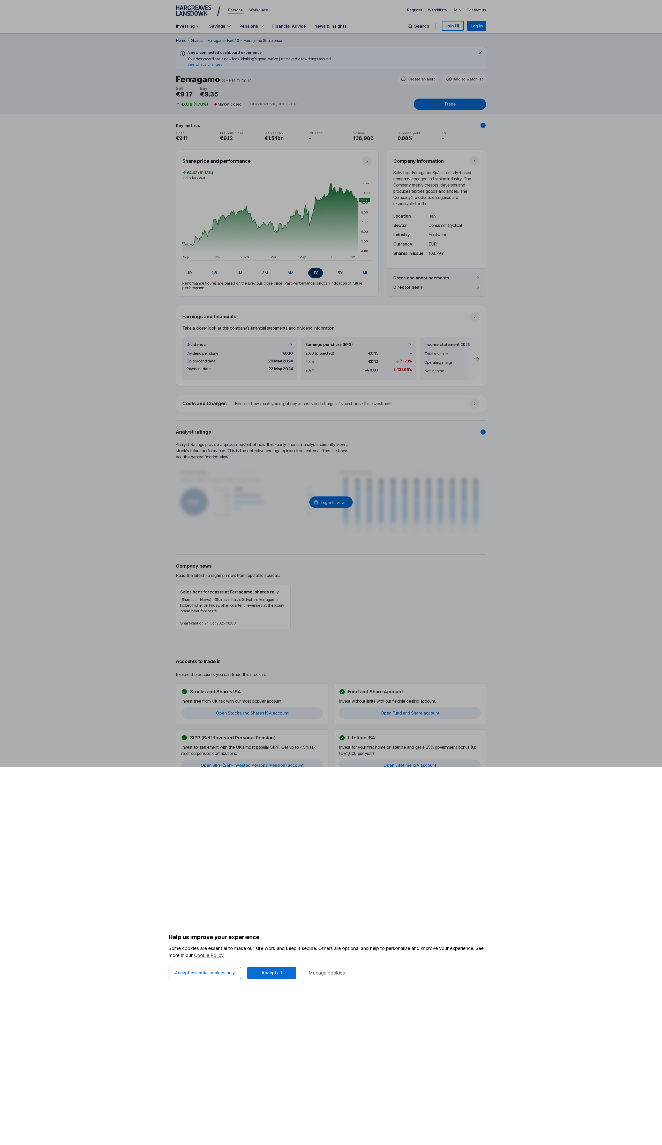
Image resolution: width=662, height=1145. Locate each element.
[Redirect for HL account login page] (331, 502)
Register (414, 10)
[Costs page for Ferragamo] (331, 404)
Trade (450, 104)
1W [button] (214, 273)
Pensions (248, 26)
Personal (236, 10)
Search (421, 26)
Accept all (271, 972)
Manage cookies (327, 973)
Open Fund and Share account (410, 713)
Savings (217, 26)
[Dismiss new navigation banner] (480, 52)
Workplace (258, 10)
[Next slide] (471, 358)
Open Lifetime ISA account (409, 765)
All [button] (365, 273)
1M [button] (239, 273)
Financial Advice (289, 26)
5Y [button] (340, 273)
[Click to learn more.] (483, 125)
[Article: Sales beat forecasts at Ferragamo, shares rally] (233, 607)
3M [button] (265, 273)
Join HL (452, 25)
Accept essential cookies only (205, 972)
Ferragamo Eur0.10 (223, 40)
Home (181, 40)
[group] (277, 273)
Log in (477, 25)
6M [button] (291, 273)
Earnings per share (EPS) (329, 344)
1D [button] (189, 273)
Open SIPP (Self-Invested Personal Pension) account (252, 765)
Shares (197, 40)
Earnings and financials (209, 316)
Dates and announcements (421, 277)
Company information (418, 161)
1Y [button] (315, 273)
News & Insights (330, 26)
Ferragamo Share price (263, 40)
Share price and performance (216, 161)
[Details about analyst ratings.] (483, 432)
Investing (185, 26)
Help (457, 10)
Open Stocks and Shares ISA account (252, 713)
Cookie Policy (209, 955)
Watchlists (437, 10)
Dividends (196, 344)
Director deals (408, 287)
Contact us (476, 10)
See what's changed (205, 64)
